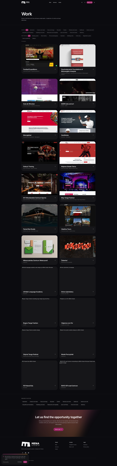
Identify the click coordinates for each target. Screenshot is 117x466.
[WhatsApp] (28, 453)
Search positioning (26, 38)
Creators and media (41, 29)
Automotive (32, 29)
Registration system (87, 35)
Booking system (35, 35)
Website (34, 38)
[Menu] (94, 2)
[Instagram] (25, 453)
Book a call (89, 2)
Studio (60, 2)
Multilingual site (70, 35)
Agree (25, 461)
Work (50, 2)
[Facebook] (22, 453)
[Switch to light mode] (85, 2)
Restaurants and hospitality (52, 32)
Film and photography (53, 35)
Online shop (78, 35)
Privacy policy (86, 446)
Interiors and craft (90, 29)
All (26, 29)
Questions (85, 444)
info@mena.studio (72, 444)
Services (55, 2)
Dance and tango (50, 29)
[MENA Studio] (25, 2)
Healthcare (82, 29)
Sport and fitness (63, 32)
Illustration (63, 35)
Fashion (64, 29)
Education (59, 29)
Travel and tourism (73, 32)
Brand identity (44, 35)
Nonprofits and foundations (27, 32)
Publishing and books (40, 32)
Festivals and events (73, 29)
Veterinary (82, 32)
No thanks (20, 461)
